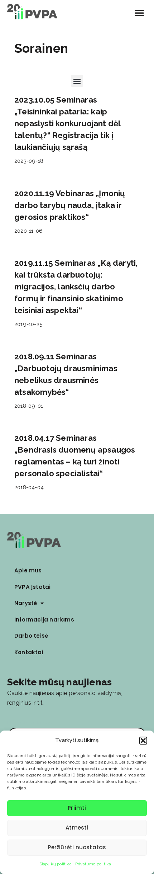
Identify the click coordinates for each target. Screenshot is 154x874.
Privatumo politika (93, 863)
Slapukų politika (55, 863)
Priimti (77, 808)
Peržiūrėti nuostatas (77, 847)
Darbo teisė (31, 635)
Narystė (25, 603)
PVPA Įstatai (32, 587)
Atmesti (77, 827)
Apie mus (28, 570)
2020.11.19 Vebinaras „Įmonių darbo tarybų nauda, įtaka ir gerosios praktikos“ (69, 205)
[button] (143, 740)
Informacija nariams (44, 619)
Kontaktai (28, 652)
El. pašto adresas (29, 722)
